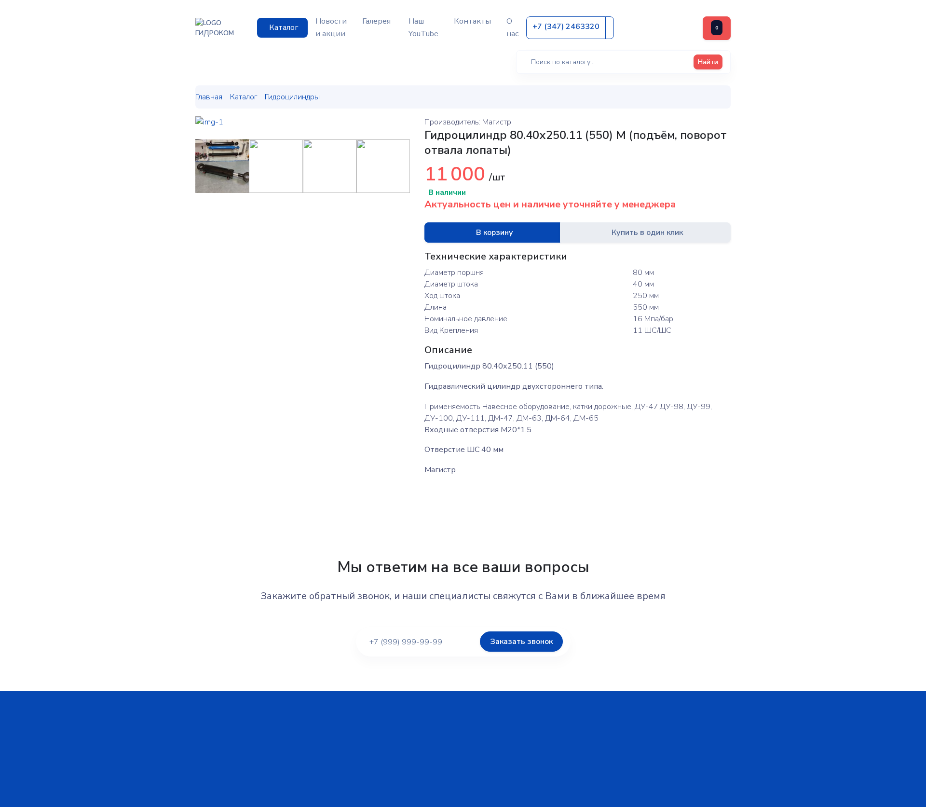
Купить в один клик (647, 232)
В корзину (494, 232)
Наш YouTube (423, 27)
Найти (708, 62)
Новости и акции (331, 27)
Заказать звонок (521, 641)
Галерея (376, 21)
